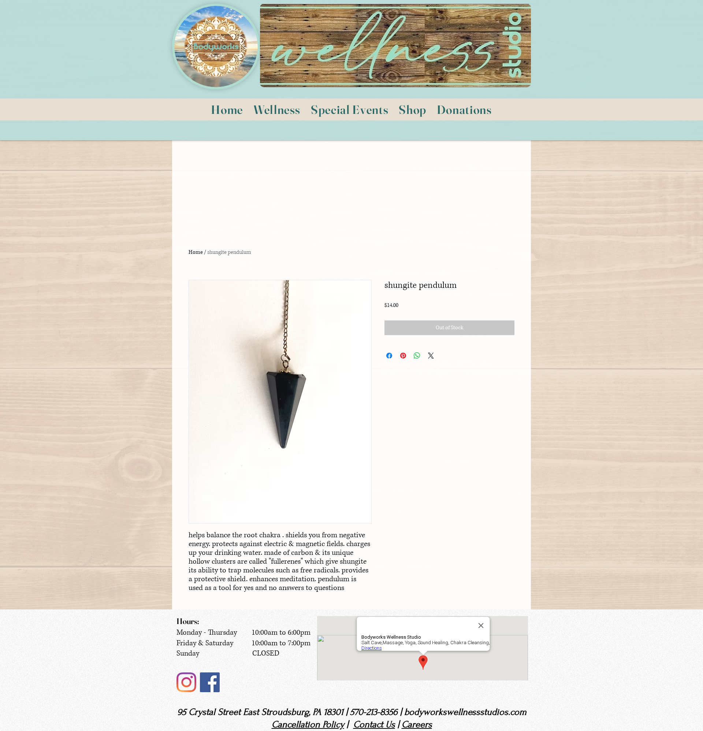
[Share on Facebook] (389, 355)
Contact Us (374, 724)
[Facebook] (210, 682)
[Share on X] (431, 355)
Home (196, 252)
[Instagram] (186, 682)
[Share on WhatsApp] (417, 355)
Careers (417, 724)
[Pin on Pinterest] (403, 355)
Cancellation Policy (308, 724)
